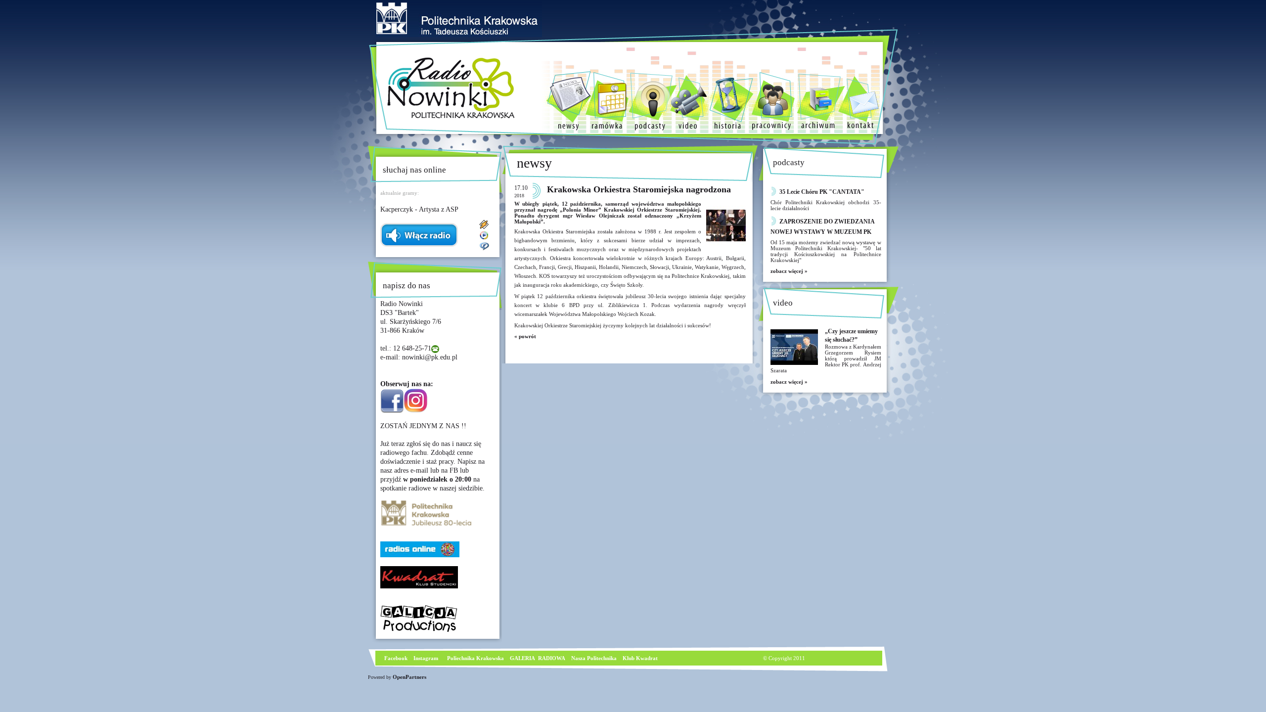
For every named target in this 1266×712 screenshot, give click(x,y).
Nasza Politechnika (594, 658)
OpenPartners (409, 677)
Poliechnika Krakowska (476, 658)
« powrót (525, 336)
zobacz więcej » (789, 271)
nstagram (426, 658)
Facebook (395, 658)
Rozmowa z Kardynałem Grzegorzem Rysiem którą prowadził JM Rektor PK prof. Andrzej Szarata (825, 358)
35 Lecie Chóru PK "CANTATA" (821, 191)
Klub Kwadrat (640, 658)
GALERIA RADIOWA (537, 658)
